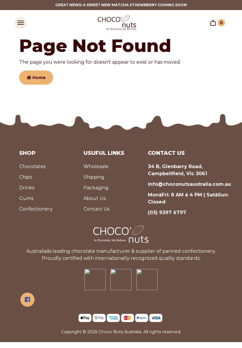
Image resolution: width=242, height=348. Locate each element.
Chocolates (32, 166)
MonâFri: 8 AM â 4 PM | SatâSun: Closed (188, 198)
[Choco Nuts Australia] (117, 22)
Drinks (26, 188)
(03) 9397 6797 (167, 212)
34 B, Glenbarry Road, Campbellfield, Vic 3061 (177, 170)
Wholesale (96, 166)
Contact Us (96, 209)
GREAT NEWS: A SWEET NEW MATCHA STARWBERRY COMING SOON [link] (121, 5)
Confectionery (36, 209)
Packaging (96, 188)
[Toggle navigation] (21, 23)
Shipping (94, 177)
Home (38, 77)
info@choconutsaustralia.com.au (189, 184)
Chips (25, 177)
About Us (95, 198)
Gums (26, 198)
